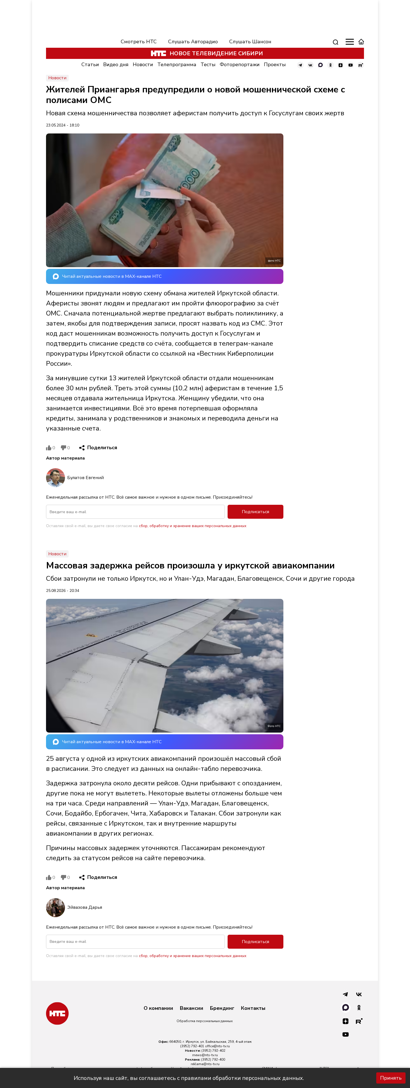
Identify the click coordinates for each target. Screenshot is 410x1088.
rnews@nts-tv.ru (205, 1055)
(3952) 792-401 (192, 1046)
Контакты (253, 1008)
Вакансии (191, 1008)
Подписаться (255, 512)
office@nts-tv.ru (217, 1046)
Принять (391, 1078)
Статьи (90, 64)
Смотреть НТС (139, 41)
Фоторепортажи (240, 64)
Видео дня (116, 64)
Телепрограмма (176, 64)
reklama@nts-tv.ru (205, 1064)
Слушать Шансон (250, 41)
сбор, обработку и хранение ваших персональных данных (192, 526)
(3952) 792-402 (213, 1050)
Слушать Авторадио (193, 41)
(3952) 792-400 (213, 1059)
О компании (158, 1008)
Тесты (208, 64)
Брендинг (222, 1008)
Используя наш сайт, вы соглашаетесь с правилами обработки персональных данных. (189, 1078)
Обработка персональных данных (205, 1021)
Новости (143, 64)
